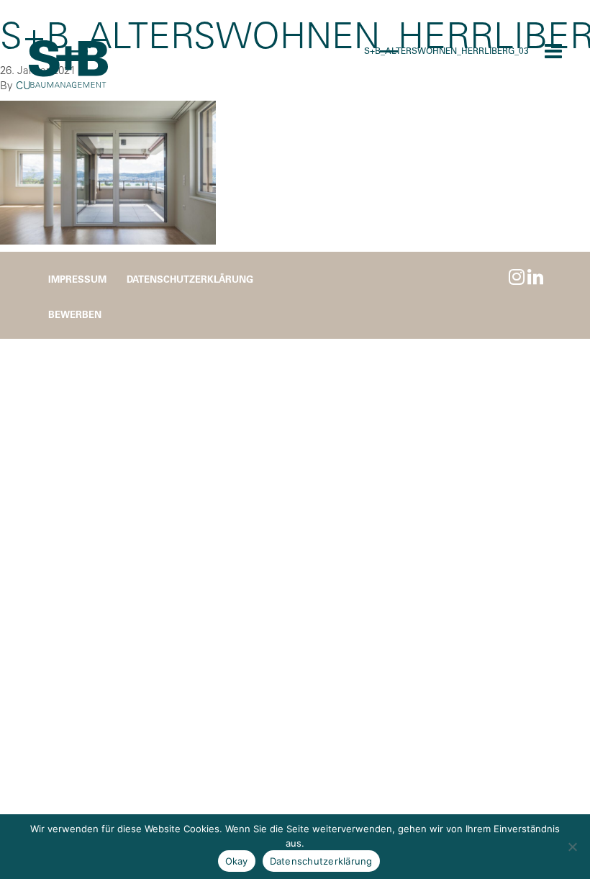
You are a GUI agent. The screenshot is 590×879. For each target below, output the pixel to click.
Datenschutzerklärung (190, 279)
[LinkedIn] (535, 276)
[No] (572, 846)
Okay (236, 861)
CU (23, 85)
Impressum (77, 279)
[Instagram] (517, 276)
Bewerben (74, 314)
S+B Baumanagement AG (68, 64)
